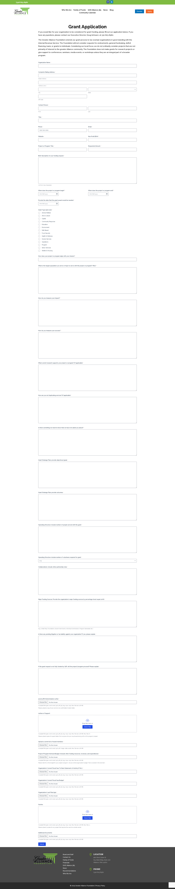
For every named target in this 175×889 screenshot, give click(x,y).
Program (44, 245)
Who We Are (66, 10)
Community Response (48, 221)
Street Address (42, 78)
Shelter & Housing (47, 250)
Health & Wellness (47, 236)
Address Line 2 (42, 85)
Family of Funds (79, 10)
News (105, 10)
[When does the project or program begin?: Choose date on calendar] (57, 194)
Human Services (46, 239)
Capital (44, 218)
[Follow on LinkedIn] (111, 1)
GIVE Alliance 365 (94, 10)
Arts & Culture (46, 215)
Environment (45, 227)
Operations (45, 242)
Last (89, 111)
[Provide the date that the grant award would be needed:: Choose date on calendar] (57, 204)
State (89, 92)
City (39, 92)
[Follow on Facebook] (108, 1)
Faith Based (45, 230)
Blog (111, 10)
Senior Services (46, 247)
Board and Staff (68, 854)
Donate (139, 11)
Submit (42, 844)
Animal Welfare (46, 213)
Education (45, 224)
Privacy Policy (100, 886)
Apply (149, 11)
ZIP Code (40, 99)
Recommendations (69, 871)
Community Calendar (87, 13)
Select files (87, 727)
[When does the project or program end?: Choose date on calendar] (107, 194)
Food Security (46, 233)
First (39, 111)
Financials (66, 863)
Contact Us (66, 857)
